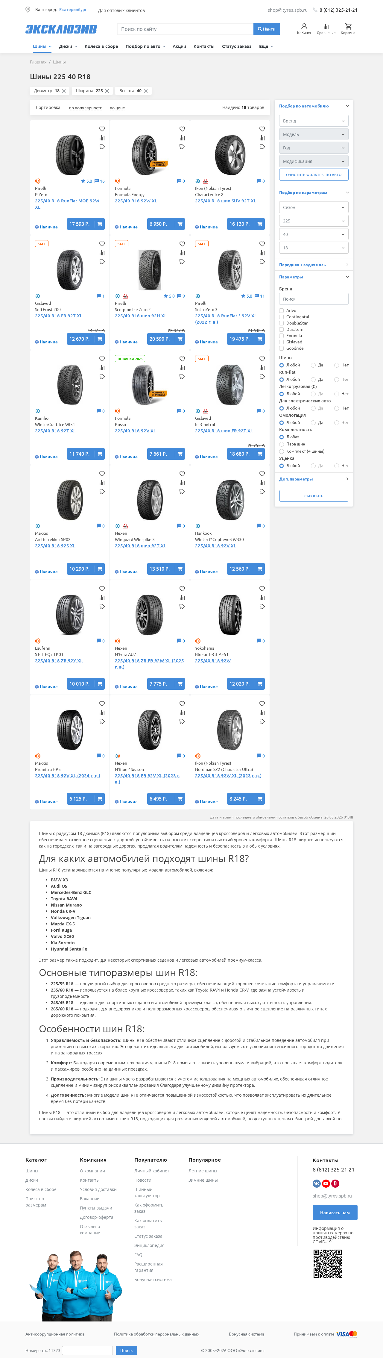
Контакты (204, 46)
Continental (297, 316)
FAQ (138, 1254)
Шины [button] (40, 46)
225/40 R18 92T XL (55, 431)
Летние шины (203, 1171)
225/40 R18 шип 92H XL (141, 316)
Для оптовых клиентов (121, 10)
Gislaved (294, 341)
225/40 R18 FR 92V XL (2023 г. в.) (147, 778)
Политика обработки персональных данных (156, 1333)
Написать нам (335, 1212)
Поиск (126, 1350)
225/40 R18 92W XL (136, 201)
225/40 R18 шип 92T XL (140, 545)
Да (320, 364)
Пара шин (295, 443)
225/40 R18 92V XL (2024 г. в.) (67, 775)
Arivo (291, 310)
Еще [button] (264, 46)
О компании (92, 1171)
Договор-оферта (96, 1217)
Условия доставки (98, 1189)
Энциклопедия (149, 1245)
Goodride (295, 348)
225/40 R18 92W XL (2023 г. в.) (228, 775)
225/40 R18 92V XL (135, 431)
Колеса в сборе (101, 46)
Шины (31, 1171)
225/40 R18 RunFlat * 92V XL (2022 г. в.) (226, 319)
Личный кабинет (151, 1171)
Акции (179, 46)
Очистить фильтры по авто (313, 174)
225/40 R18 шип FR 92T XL (224, 431)
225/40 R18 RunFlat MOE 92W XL (67, 204)
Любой (293, 364)
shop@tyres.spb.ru (332, 1196)
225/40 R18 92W (213, 660)
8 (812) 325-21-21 (339, 10)
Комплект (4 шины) (305, 451)
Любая (293, 436)
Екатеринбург (73, 9)
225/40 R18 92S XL (55, 545)
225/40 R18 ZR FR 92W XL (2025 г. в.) (149, 663)
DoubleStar (297, 322)
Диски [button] (66, 46)
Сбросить (313, 495)
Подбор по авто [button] (144, 46)
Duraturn (294, 329)
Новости (142, 1180)
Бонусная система (153, 1279)
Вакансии (90, 1198)
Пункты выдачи (96, 1208)
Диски (31, 1180)
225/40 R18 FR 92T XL (58, 316)
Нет (345, 364)
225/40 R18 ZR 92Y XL (59, 660)
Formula (294, 335)
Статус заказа (237, 46)
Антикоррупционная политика (54, 1333)
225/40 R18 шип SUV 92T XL (225, 201)
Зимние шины (203, 1180)
